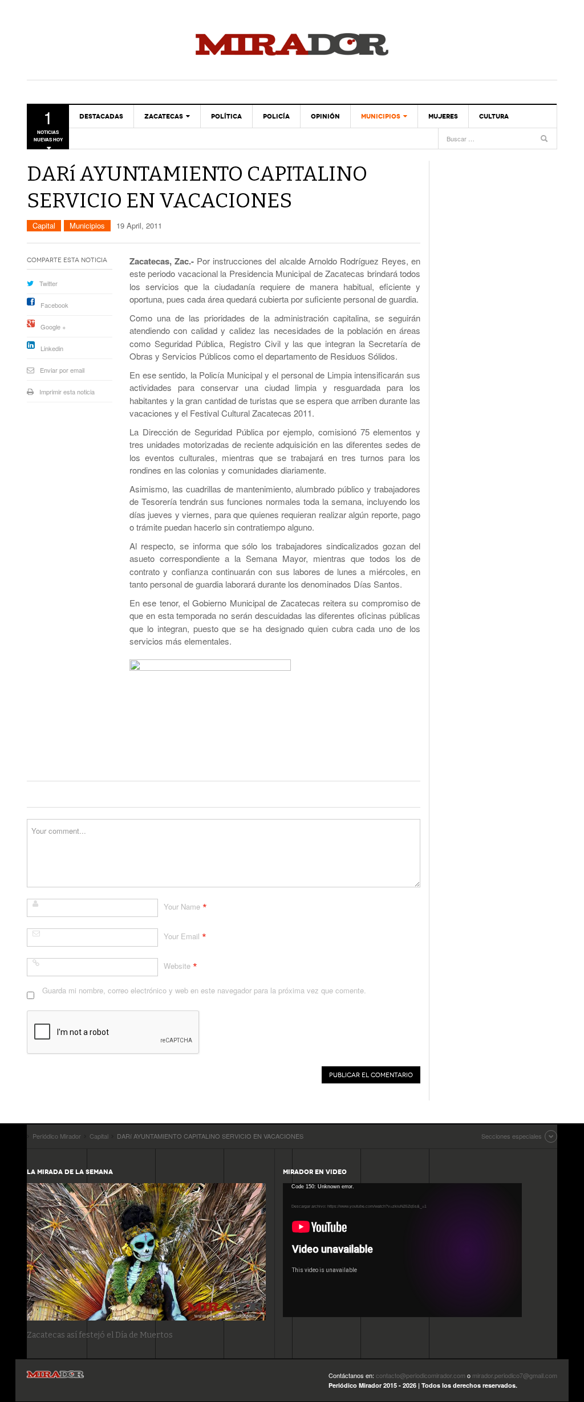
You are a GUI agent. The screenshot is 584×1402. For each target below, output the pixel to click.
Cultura (494, 116)
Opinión (325, 116)
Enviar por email (62, 369)
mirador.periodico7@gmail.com (514, 1375)
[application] (402, 1250)
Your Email (182, 936)
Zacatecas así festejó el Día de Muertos (100, 1335)
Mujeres (443, 116)
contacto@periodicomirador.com (420, 1375)
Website (177, 965)
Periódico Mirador (292, 45)
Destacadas (101, 116)
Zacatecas (163, 116)
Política (226, 116)
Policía (276, 116)
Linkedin (51, 348)
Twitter (48, 283)
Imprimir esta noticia (67, 391)
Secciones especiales (511, 1135)
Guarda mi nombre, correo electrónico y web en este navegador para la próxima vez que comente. (204, 990)
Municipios (380, 116)
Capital (44, 225)
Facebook (54, 304)
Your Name (182, 906)
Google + (53, 326)
